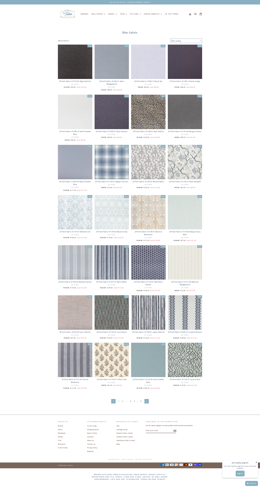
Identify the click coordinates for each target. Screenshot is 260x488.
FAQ (117, 426)
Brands (84, 14)
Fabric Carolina (127, 459)
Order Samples (152, 14)
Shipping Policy (93, 430)
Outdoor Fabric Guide (124, 437)
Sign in (240, 473)
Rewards (90, 451)
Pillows (134, 14)
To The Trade (172, 14)
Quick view (75, 76)
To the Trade (63, 448)
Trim (122, 14)
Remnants (61, 444)
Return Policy (92, 433)
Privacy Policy (92, 448)
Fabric (111, 14)
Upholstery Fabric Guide (125, 440)
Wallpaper (97, 14)
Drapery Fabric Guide (124, 433)
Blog (118, 444)
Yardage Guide (122, 430)
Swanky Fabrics (114, 459)
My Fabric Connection (143, 459)
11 (141, 401)
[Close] (256, 462)
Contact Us (91, 444)
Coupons (90, 437)
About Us (90, 440)
